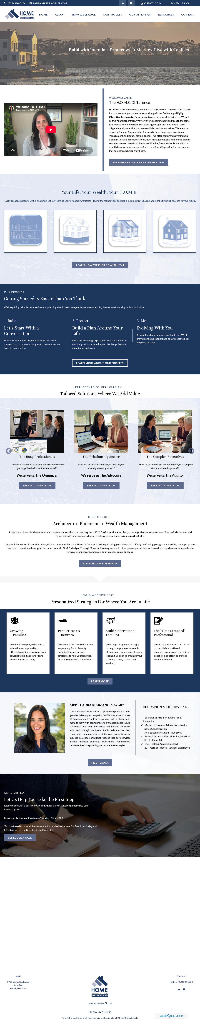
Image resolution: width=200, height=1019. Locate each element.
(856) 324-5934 (16, 3)
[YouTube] (131, 3)
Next (191, 451)
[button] (43, 14)
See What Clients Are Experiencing (138, 162)
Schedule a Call (181, 3)
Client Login (152, 3)
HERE (45, 805)
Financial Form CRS (102, 1012)
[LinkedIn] (122, 3)
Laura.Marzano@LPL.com (50, 3)
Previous (8, 451)
